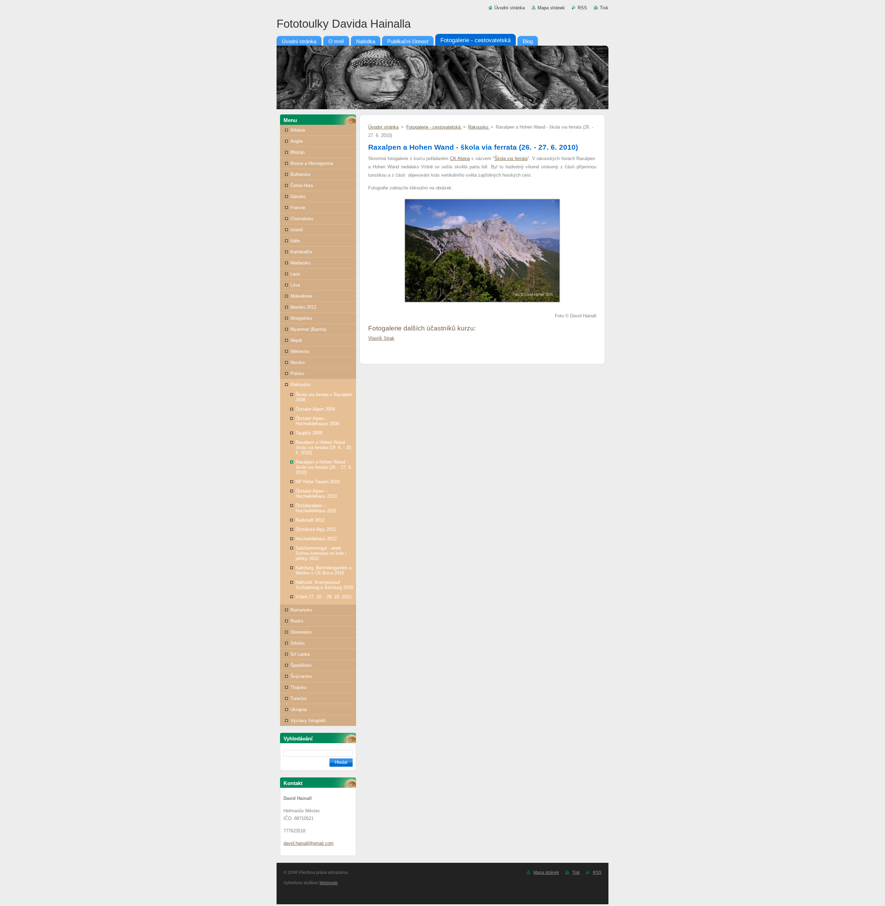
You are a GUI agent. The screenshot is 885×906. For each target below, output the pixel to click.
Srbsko (297, 643)
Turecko (298, 698)
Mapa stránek (551, 7)
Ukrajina (298, 709)
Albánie (297, 130)
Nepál (296, 340)
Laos (295, 274)
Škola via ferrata (511, 158)
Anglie (296, 141)
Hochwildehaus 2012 (316, 538)
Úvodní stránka (509, 7)
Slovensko (300, 632)
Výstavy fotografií (308, 720)
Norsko (297, 362)
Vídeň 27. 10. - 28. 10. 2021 (324, 596)
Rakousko (300, 384)
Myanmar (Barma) (308, 329)
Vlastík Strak (381, 338)
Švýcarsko (301, 676)
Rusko (296, 621)
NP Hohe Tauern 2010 (317, 481)
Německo (299, 351)
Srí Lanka (300, 654)
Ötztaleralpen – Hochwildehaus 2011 (316, 508)
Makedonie (301, 296)
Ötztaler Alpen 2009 (315, 409)
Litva (295, 285)
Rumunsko (301, 610)
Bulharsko (300, 174)
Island (296, 229)
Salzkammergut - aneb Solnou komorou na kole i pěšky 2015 (321, 553)
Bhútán (297, 152)
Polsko (297, 373)
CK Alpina (460, 158)
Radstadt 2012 (310, 520)
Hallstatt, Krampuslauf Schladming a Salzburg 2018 (324, 585)
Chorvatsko (301, 218)
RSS (582, 7)
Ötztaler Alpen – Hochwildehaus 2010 (316, 493)
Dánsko (298, 196)
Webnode (328, 882)
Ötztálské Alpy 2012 (316, 529)
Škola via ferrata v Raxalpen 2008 (324, 397)
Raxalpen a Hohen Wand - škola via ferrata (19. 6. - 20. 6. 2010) (324, 447)
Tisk (604, 7)
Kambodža (301, 251)
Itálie (295, 240)
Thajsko (298, 687)
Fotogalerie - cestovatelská (434, 127)
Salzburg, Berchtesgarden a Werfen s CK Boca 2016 (323, 570)
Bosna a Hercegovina (311, 163)
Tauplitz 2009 (309, 433)
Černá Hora (301, 185)
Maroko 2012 (303, 307)
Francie (297, 207)
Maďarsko (300, 262)
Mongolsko (301, 318)
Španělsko (300, 665)
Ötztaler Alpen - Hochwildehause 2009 (317, 421)
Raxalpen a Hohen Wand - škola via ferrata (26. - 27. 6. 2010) (324, 467)
